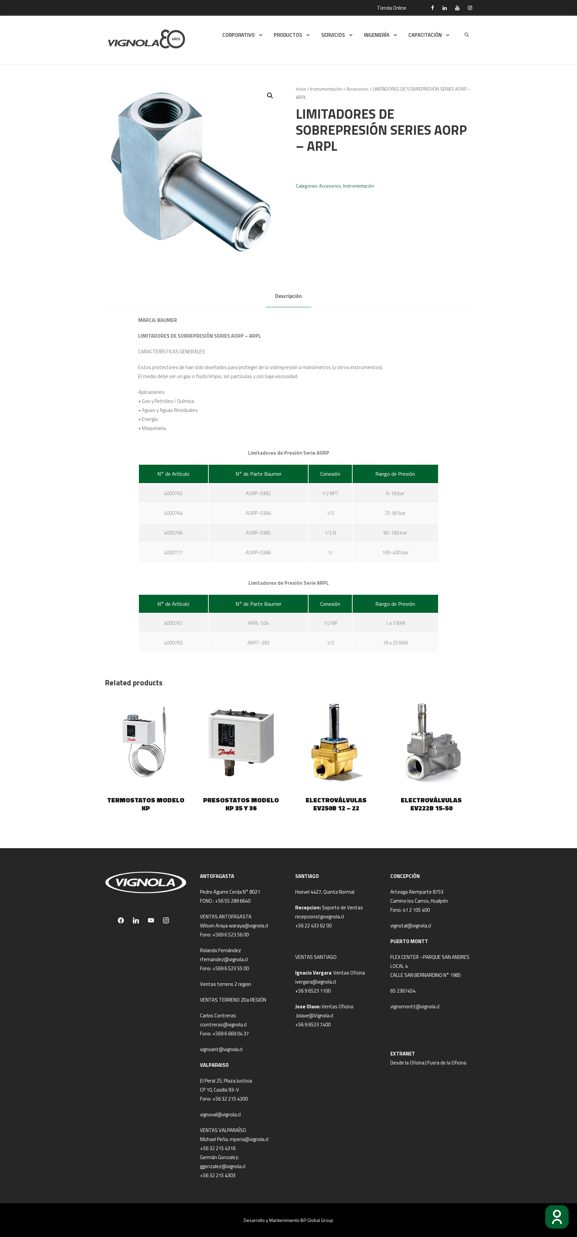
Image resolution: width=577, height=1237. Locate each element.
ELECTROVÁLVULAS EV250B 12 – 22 (336, 804)
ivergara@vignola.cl (315, 982)
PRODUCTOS (288, 35)
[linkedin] (444, 8)
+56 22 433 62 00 (313, 925)
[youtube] (457, 8)
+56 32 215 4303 (217, 1175)
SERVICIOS (333, 35)
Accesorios (358, 88)
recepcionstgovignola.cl (319, 916)
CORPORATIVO (238, 35)
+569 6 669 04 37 (230, 1033)
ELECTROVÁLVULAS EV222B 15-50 (431, 804)
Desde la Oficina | (408, 1062)
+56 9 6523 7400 (313, 1024)
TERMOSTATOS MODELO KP (145, 804)
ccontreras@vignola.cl (223, 1024)
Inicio (301, 88)
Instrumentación (326, 88)
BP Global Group (317, 1220)
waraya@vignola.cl (248, 925)
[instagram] (470, 8)
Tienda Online (391, 8)
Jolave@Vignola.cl (314, 1015)
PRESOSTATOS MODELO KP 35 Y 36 (241, 804)
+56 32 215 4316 (217, 1148)
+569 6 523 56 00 (230, 934)
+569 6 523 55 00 (230, 968)
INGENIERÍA (376, 35)
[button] (270, 96)
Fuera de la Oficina (446, 1062)
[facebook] (432, 8)
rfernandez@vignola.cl (224, 959)
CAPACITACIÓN (425, 35)
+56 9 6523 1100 (313, 991)
